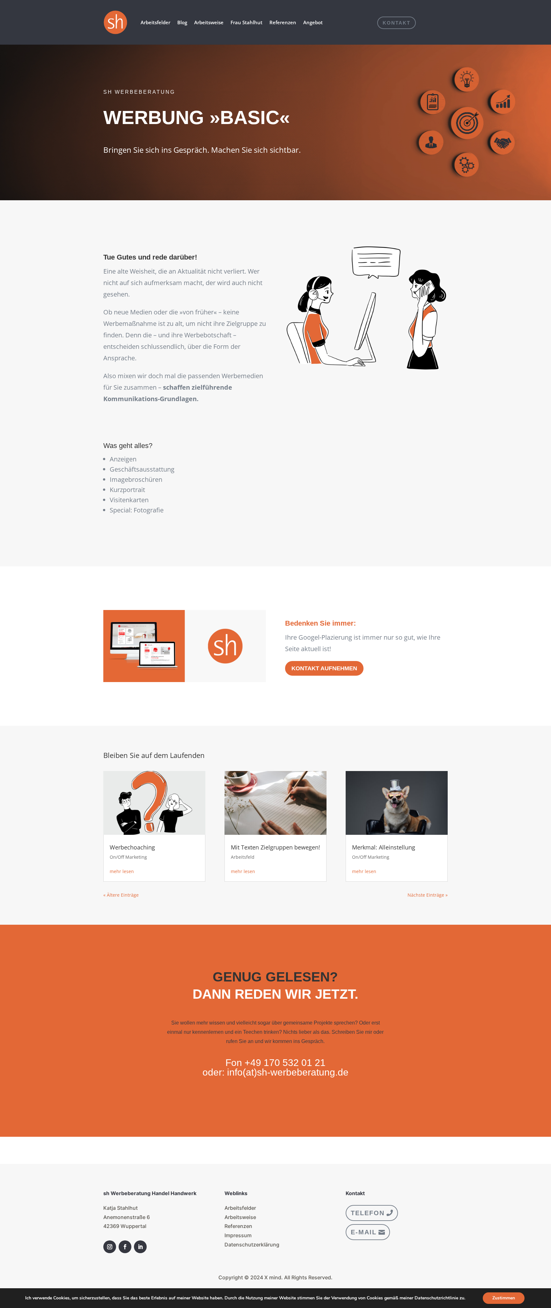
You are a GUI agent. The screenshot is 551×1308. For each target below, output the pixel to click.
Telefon (368, 1212)
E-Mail (364, 1232)
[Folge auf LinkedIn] (140, 1246)
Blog (182, 22)
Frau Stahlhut (246, 22)
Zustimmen (503, 1298)
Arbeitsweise (209, 22)
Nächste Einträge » (428, 895)
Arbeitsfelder (155, 22)
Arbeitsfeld (242, 857)
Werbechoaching (132, 847)
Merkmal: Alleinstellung (383, 847)
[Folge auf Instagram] (109, 1246)
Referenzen (282, 22)
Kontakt (396, 23)
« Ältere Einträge (121, 895)
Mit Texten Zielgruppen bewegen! (275, 847)
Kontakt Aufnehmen (324, 668)
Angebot (313, 22)
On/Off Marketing (128, 857)
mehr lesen (122, 871)
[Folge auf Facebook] (125, 1246)
